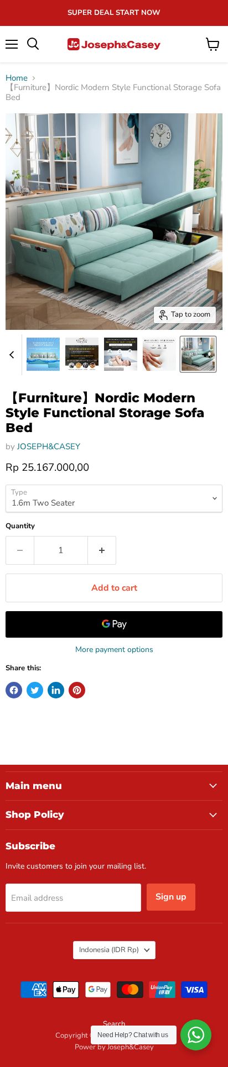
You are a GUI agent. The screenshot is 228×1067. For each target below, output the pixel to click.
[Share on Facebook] (14, 690)
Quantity (20, 526)
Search (114, 1024)
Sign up (171, 897)
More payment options (114, 649)
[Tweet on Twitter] (35, 690)
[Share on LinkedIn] (56, 690)
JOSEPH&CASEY (48, 446)
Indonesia (109, 950)
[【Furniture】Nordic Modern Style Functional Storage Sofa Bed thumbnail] (43, 354)
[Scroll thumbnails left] (13, 354)
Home (17, 78)
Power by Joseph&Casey (114, 1047)
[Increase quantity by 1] (102, 550)
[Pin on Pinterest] (77, 690)
